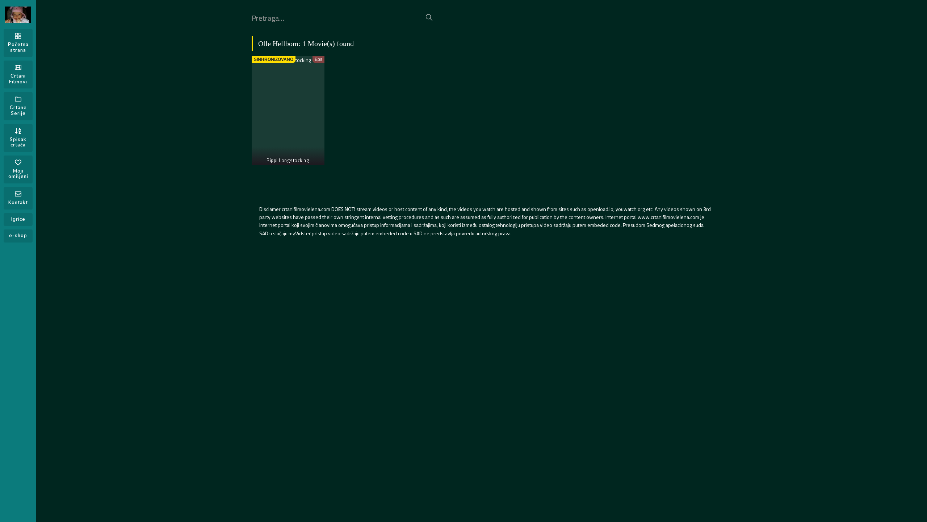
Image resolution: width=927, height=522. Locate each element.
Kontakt (18, 202)
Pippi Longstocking (288, 160)
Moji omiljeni (18, 174)
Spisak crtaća (18, 142)
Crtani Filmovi (18, 79)
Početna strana (18, 47)
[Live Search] (429, 17)
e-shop (18, 235)
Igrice (18, 219)
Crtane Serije (18, 110)
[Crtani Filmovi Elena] (18, 15)
